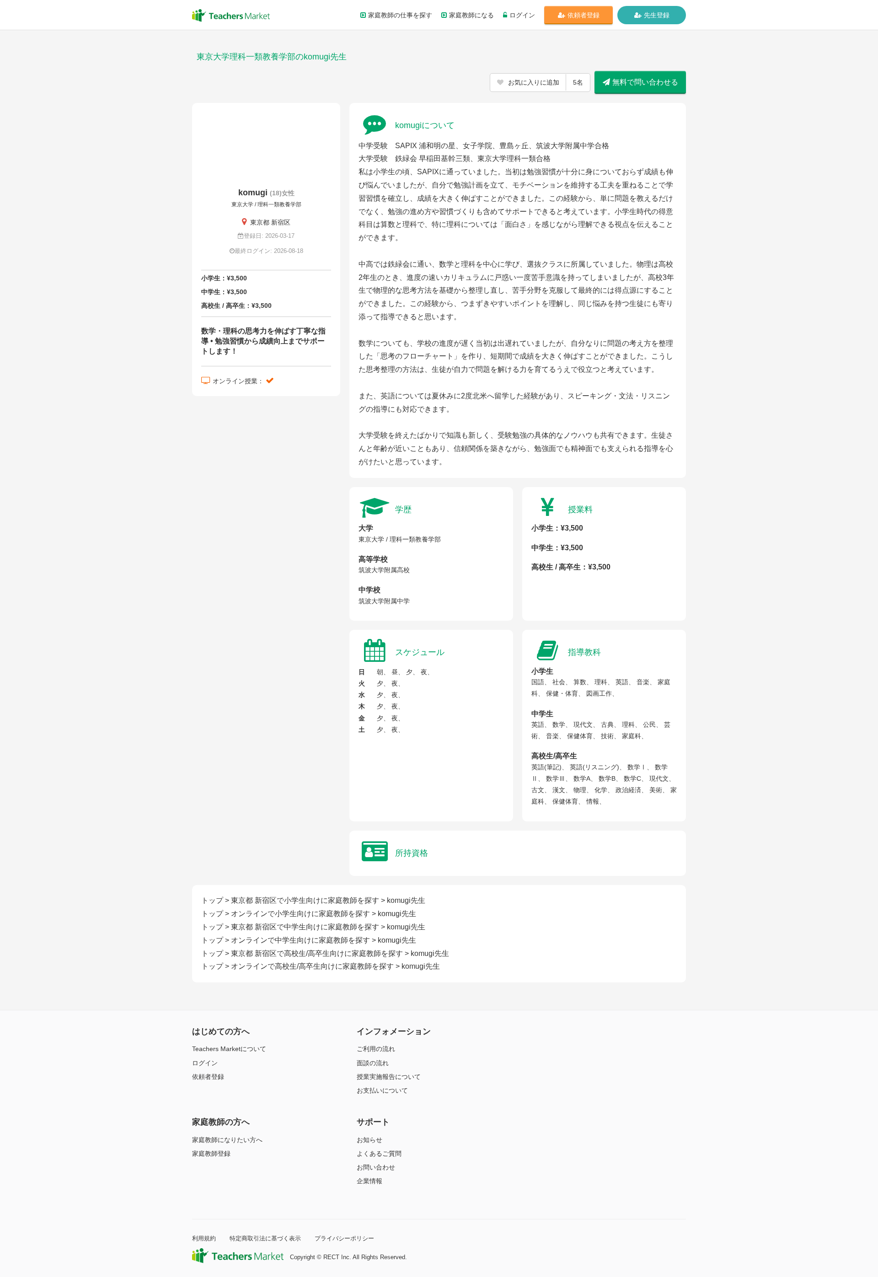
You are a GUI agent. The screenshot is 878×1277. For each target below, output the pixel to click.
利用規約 (204, 1238)
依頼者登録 (583, 15)
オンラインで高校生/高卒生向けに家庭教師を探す (312, 966)
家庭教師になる (471, 15)
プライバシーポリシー (344, 1238)
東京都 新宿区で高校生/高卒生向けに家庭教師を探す (317, 953)
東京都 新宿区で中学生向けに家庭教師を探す (305, 927)
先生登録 (656, 15)
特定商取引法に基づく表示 (265, 1238)
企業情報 (369, 1181)
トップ (212, 900)
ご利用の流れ (376, 1048)
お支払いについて (382, 1090)
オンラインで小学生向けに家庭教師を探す (300, 914)
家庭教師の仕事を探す (400, 15)
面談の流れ (373, 1063)
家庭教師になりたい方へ (227, 1139)
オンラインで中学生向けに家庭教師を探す (300, 940)
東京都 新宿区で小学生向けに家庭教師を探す (305, 900)
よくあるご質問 (379, 1153)
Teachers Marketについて (229, 1048)
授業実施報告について (389, 1076)
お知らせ (369, 1139)
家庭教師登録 (211, 1153)
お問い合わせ (376, 1167)
